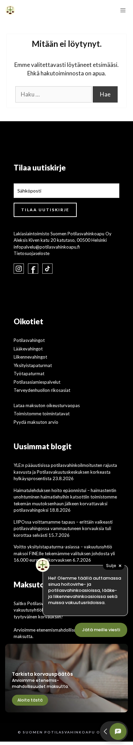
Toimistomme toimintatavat (42, 413)
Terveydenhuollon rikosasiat (42, 390)
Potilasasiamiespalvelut (37, 382)
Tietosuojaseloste (31, 253)
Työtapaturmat (29, 373)
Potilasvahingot (29, 340)
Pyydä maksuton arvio (36, 422)
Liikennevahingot (30, 357)
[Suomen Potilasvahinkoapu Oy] (10, 10)
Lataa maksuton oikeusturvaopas (47, 405)
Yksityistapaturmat (33, 365)
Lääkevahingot (28, 348)
